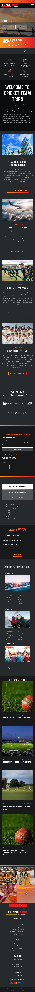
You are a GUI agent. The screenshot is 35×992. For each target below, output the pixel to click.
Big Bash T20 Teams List (17, 487)
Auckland (20, 633)
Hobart (8, 605)
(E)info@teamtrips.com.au (17, 962)
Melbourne (21, 597)
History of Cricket (17, 497)
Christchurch (9, 635)
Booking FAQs (17, 945)
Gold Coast (9, 595)
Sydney (8, 597)
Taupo (7, 633)
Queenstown (9, 631)
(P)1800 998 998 (17, 959)
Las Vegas (8, 668)
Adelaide (8, 603)
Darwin (20, 603)
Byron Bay (9, 599)
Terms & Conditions (18, 948)
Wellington (21, 631)
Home (3, 51)
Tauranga (21, 637)
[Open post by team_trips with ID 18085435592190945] (26, 876)
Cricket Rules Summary (17, 492)
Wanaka (8, 639)
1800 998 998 (18, 1)
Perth (7, 601)
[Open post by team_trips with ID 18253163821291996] (9, 894)
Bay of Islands (22, 635)
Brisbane (20, 595)
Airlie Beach (21, 599)
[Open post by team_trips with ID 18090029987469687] (9, 876)
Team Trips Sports (12, 51)
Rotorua (20, 639)
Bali (7, 666)
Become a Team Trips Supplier (17, 924)
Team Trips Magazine (17, 929)
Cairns (20, 601)
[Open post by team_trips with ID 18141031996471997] (26, 894)
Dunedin (8, 637)
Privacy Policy (17, 950)
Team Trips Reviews (17, 943)
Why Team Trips (17, 927)
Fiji (19, 666)
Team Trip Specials (17, 922)
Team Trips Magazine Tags (17, 932)
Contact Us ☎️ (17, 934)
